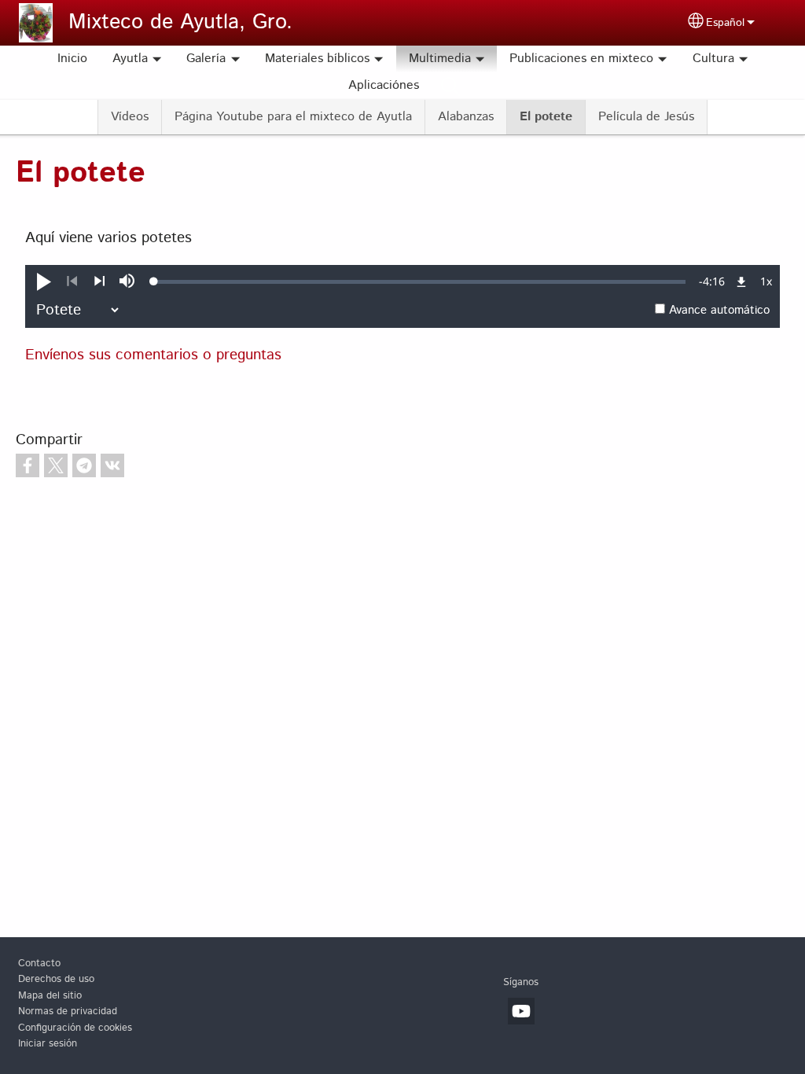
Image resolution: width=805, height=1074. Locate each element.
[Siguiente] (99, 281)
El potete (546, 117)
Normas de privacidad (67, 1011)
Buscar (450, 85)
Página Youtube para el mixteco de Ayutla (293, 117)
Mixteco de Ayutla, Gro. (180, 22)
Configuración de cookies (75, 1028)
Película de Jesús (646, 117)
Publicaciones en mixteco (581, 59)
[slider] (420, 281)
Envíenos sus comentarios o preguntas (153, 355)
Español (725, 23)
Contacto (39, 963)
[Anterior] (72, 281)
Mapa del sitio (50, 995)
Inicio (72, 59)
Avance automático (719, 310)
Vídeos (130, 117)
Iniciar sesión (47, 1043)
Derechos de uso (56, 979)
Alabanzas (466, 117)
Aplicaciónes (383, 85)
